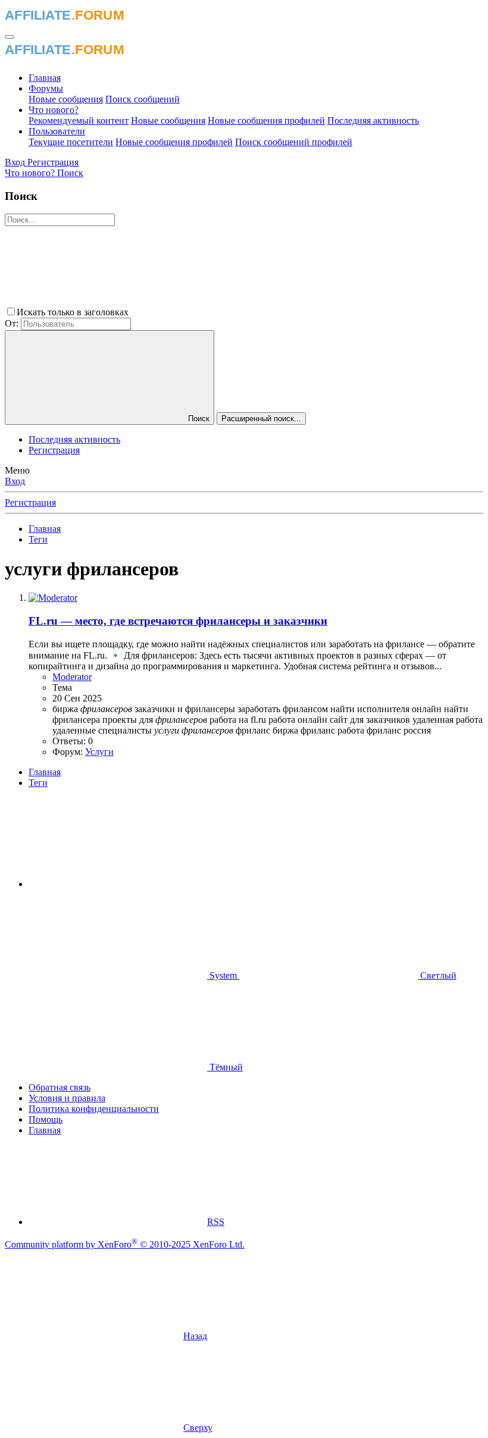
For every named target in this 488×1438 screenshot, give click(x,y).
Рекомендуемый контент (79, 120)
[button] (220, 312)
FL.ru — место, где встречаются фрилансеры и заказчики (178, 621)
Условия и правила (67, 1098)
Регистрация (54, 450)
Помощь (45, 1119)
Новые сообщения (66, 99)
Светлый (437, 975)
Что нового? (54, 110)
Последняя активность (373, 120)
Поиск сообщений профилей (293, 142)
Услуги (99, 752)
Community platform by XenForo (125, 1244)
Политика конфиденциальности (94, 1109)
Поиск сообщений (142, 99)
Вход (15, 481)
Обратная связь (59, 1087)
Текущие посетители (71, 142)
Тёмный (225, 1067)
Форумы (46, 88)
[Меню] (9, 37)
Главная (45, 78)
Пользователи (57, 131)
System (223, 975)
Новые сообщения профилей (266, 120)
